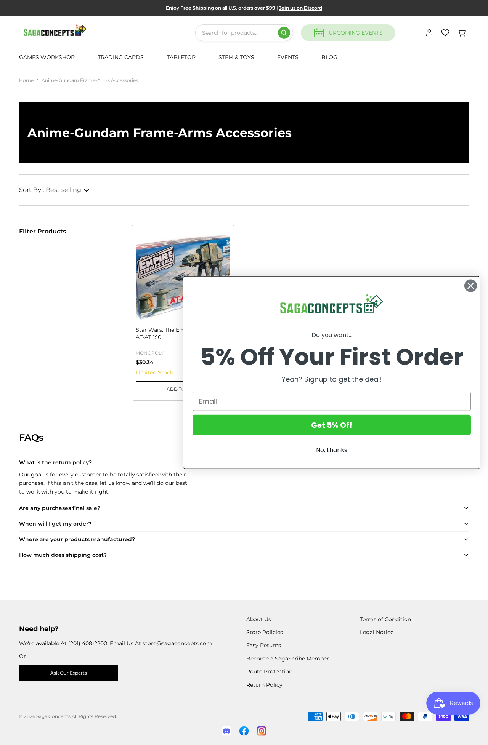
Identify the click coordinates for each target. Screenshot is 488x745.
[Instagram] (261, 731)
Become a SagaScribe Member (287, 658)
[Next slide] (224, 261)
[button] (54, 190)
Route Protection (269, 671)
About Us (258, 619)
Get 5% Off (331, 424)
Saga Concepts (53, 716)
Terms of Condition (385, 619)
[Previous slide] (142, 261)
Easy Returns (263, 645)
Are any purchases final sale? (59, 508)
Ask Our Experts (68, 673)
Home (26, 80)
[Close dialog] (470, 286)
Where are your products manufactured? (77, 539)
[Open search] (284, 33)
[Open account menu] (429, 32)
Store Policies (264, 632)
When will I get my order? (55, 523)
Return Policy (264, 684)
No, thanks (331, 449)
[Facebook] (244, 731)
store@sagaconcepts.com (177, 643)
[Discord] (226, 731)
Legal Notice (376, 632)
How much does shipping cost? (63, 555)
